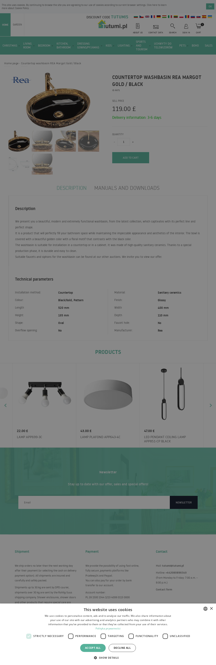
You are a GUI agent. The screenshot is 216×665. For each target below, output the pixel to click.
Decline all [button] (122, 648)
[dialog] (108, 634)
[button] (108, 657)
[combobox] (205, 609)
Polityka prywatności (108, 628)
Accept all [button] (93, 648)
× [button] (211, 608)
